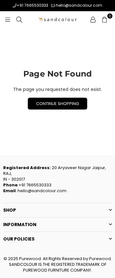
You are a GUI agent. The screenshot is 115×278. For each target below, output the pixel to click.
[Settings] (93, 19)
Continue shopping (57, 104)
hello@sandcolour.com (78, 5)
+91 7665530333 (32, 5)
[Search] (19, 19)
